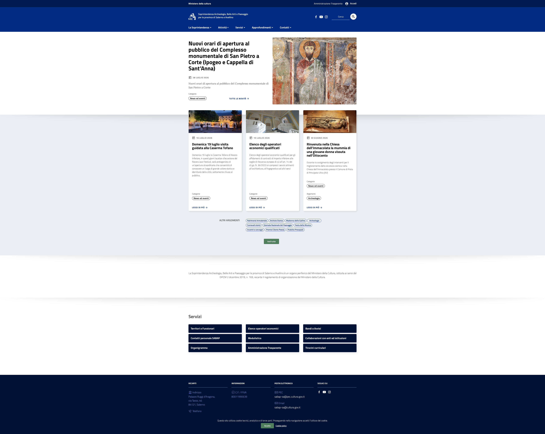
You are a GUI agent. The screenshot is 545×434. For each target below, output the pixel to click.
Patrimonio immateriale (257, 220)
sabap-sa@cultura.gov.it (287, 407)
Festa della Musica (303, 225)
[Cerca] (353, 16)
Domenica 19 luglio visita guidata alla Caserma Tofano (212, 146)
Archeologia (314, 198)
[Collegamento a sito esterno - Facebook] (316, 16)
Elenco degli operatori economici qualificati (265, 146)
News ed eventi (197, 98)
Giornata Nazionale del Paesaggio (278, 225)
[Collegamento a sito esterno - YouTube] (321, 16)
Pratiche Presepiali (295, 229)
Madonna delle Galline (295, 220)
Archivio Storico (276, 220)
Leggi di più (198, 207)
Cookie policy (281, 425)
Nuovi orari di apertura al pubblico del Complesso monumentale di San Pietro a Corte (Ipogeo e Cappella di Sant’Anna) (223, 56)
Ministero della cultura (199, 3)
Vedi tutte (271, 241)
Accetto (267, 425)
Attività (222, 27)
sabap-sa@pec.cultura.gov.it (289, 397)
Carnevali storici (254, 225)
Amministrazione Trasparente (328, 3)
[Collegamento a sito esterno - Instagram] (326, 16)
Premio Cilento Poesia (275, 229)
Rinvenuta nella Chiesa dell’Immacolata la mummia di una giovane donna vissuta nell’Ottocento (328, 150)
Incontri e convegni (255, 229)
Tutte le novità (238, 98)
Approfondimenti (261, 27)
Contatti (284, 27)
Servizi (239, 27)
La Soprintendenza (198, 27)
